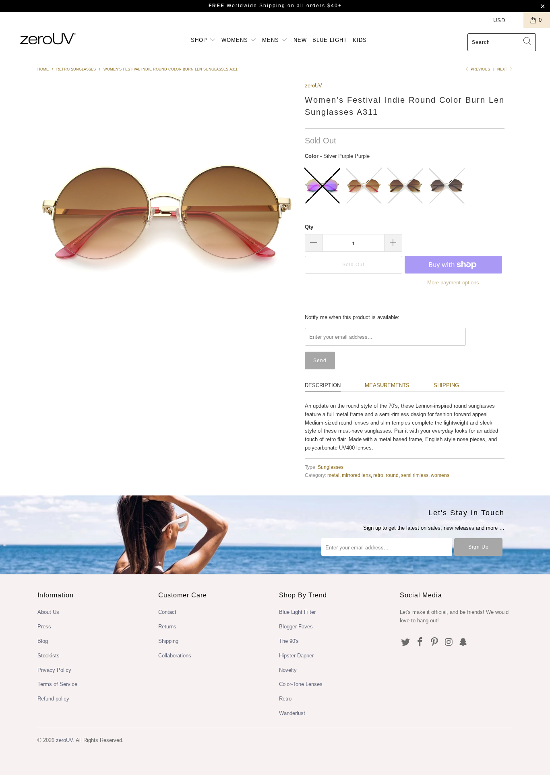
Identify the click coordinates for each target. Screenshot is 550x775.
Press (44, 627)
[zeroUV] (48, 38)
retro (378, 475)
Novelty (288, 670)
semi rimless (414, 475)
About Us (48, 612)
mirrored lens (356, 475)
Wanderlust (292, 713)
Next (503, 69)
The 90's (289, 641)
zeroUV (313, 86)
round (392, 475)
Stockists (48, 656)
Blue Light (329, 40)
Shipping (446, 385)
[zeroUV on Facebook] (420, 642)
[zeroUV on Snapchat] (463, 642)
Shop (200, 40)
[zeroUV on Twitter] (406, 642)
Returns (167, 627)
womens (440, 475)
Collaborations (174, 656)
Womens (235, 40)
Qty (309, 227)
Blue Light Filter (297, 612)
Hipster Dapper (296, 656)
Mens (271, 40)
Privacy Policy (54, 670)
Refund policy (53, 699)
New (300, 40)
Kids (360, 40)
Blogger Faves (296, 627)
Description (323, 385)
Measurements (387, 385)
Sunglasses (330, 467)
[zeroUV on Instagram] (449, 642)
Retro (285, 699)
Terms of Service (57, 684)
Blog (42, 641)
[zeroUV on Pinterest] (434, 642)
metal (333, 475)
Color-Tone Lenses (301, 684)
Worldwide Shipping (247, 5)
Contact (167, 612)
